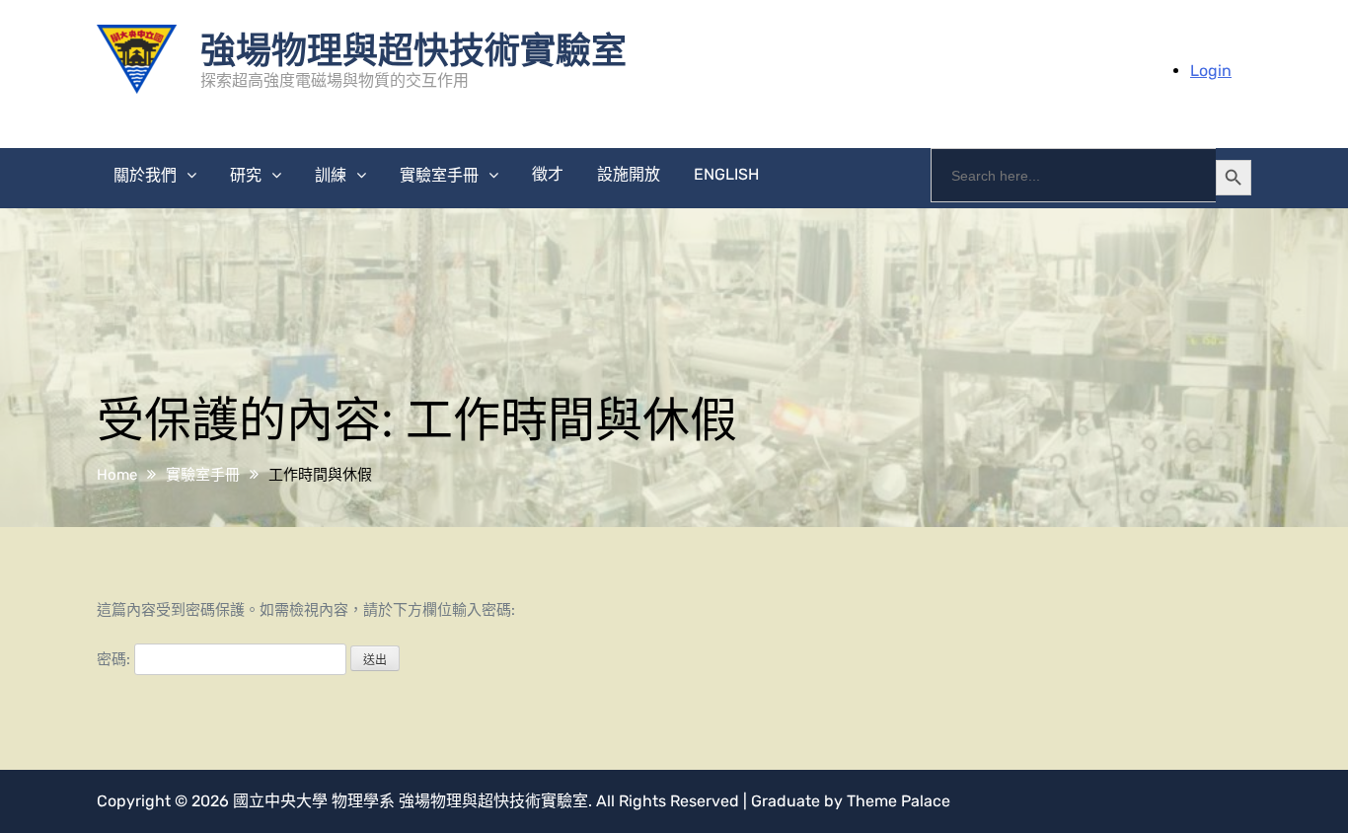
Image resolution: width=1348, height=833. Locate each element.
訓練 (330, 175)
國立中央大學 (280, 801)
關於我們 (145, 175)
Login (1211, 70)
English (726, 174)
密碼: (115, 659)
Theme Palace (898, 801)
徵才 (547, 174)
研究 (246, 175)
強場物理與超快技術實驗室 (413, 48)
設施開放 (628, 174)
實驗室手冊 (439, 175)
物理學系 (363, 801)
